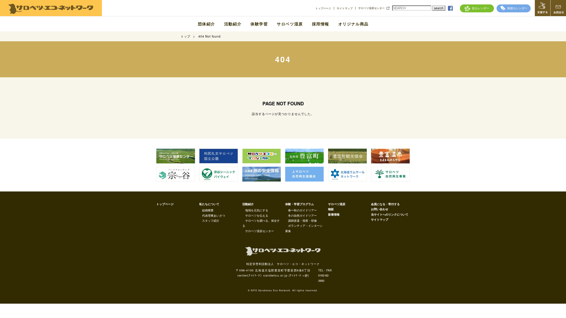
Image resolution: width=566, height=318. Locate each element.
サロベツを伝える (256, 215)
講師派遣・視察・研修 (302, 220)
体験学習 (259, 24)
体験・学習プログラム (299, 204)
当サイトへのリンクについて (389, 214)
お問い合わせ (379, 209)
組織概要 (208, 210)
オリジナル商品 (353, 24)
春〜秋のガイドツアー (302, 210)
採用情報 (320, 24)
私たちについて (209, 204)
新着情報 (334, 214)
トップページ (323, 8)
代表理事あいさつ (213, 215)
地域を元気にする (256, 210)
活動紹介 (232, 24)
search (439, 8)
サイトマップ (345, 8)
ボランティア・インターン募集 (304, 228)
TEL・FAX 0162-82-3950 (325, 275)
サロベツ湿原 (290, 24)
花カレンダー (480, 8)
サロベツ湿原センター (371, 8)
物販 (331, 209)
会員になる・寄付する (385, 204)
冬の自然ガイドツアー (302, 215)
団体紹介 (206, 24)
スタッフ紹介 (210, 220)
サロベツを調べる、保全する (261, 223)
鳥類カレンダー (517, 8)
